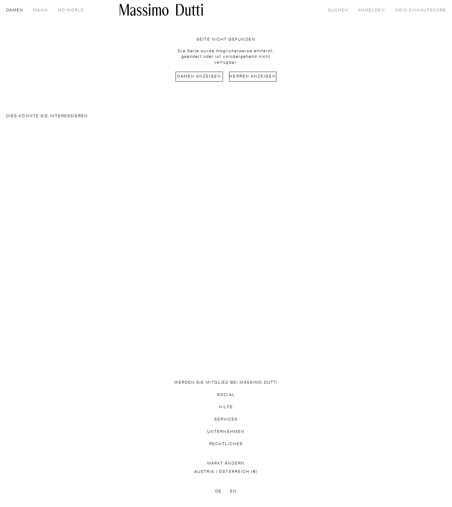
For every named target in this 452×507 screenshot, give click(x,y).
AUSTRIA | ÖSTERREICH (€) (226, 472)
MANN (40, 10)
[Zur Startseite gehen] (161, 9)
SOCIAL (226, 395)
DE (218, 491)
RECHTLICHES (226, 444)
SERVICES (226, 419)
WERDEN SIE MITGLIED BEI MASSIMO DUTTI (226, 383)
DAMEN (14, 10)
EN (233, 491)
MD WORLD (71, 10)
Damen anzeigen (199, 76)
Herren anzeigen (252, 76)
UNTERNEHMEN (226, 432)
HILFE (226, 407)
